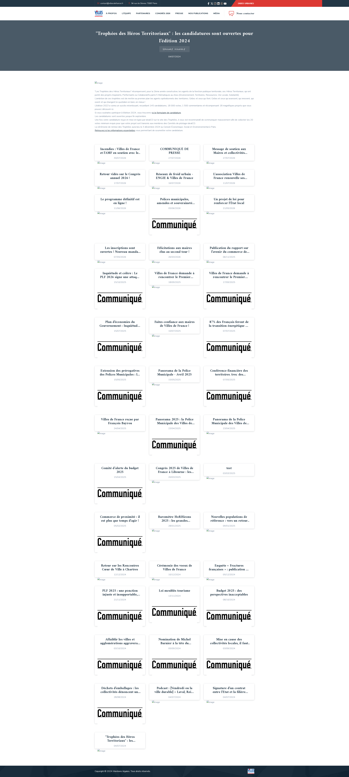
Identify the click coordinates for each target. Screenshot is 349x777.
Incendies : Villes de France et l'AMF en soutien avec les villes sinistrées (120, 153)
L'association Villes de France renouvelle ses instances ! (229, 178)
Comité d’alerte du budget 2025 (120, 470)
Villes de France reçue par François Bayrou (120, 421)
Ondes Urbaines (246, 3)
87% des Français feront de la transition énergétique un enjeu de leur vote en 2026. (229, 326)
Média (216, 13)
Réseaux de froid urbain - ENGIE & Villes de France (174, 176)
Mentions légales (121, 771)
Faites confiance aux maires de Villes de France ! (174, 324)
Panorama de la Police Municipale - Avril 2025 (174, 373)
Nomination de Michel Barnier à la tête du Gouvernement (174, 643)
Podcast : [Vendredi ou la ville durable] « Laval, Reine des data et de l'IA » (174, 692)
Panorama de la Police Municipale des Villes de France (229, 423)
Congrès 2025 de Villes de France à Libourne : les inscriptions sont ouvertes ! (174, 472)
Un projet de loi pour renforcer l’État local (229, 201)
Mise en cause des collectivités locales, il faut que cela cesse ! (229, 643)
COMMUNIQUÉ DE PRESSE (174, 151)
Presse (179, 13)
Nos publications (198, 13)
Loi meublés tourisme (174, 591)
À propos (111, 13)
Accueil (168, 49)
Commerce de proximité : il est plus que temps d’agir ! (120, 519)
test (228, 468)
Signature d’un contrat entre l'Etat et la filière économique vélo (229, 692)
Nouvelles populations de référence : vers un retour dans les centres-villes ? (229, 521)
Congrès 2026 (162, 13)
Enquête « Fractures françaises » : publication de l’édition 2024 (229, 569)
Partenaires (143, 13)
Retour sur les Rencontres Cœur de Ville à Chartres (120, 567)
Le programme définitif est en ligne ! (119, 201)
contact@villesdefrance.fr (111, 3)
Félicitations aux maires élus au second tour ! (174, 250)
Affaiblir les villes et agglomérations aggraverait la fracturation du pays (120, 643)
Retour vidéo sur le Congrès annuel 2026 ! (120, 176)
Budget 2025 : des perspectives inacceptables (229, 593)
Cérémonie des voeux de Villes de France (174, 567)
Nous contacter (245, 13)
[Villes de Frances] (99, 14)
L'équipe (126, 13)
